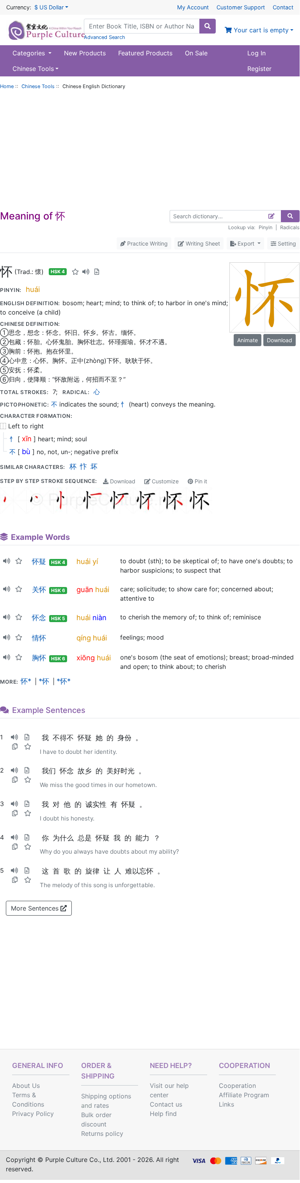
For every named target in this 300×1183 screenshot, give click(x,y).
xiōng (85, 657)
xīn (27, 438)
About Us (26, 1085)
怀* (26, 681)
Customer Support (241, 7)
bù (26, 451)
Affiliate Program (244, 1095)
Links (226, 1104)
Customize (164, 481)
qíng (83, 637)
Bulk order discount (96, 1119)
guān (84, 589)
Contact (283, 7)
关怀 (39, 589)
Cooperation (237, 1085)
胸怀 (39, 657)
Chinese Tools (38, 86)
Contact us (166, 1104)
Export (246, 243)
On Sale (196, 53)
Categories (29, 53)
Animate (247, 340)
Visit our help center (169, 1090)
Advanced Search (104, 37)
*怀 (44, 681)
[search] (207, 26)
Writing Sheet (202, 243)
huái (33, 289)
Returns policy (102, 1133)
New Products (85, 53)
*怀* (64, 681)
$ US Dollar (49, 7)
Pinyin (265, 227)
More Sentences (35, 908)
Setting (286, 243)
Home (7, 86)
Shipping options (106, 1096)
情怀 (39, 637)
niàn (99, 617)
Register (259, 69)
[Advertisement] (150, 151)
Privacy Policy (33, 1114)
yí (95, 561)
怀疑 (39, 561)
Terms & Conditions (28, 1099)
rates (101, 1105)
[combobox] (142, 26)
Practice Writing (147, 243)
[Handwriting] (271, 216)
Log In (256, 53)
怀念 (39, 617)
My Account (193, 7)
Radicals (290, 227)
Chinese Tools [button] (33, 69)
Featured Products (145, 53)
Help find (163, 1114)
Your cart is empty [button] (260, 30)
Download (121, 481)
